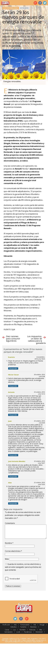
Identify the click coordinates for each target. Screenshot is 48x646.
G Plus (35, 3)
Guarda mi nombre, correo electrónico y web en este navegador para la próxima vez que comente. (23, 567)
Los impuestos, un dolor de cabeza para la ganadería (36, 339)
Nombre (9, 543)
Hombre (22, 630)
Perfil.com (6, 625)
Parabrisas (28, 632)
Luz (14, 630)
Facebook (40, 3)
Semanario (8, 632)
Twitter (45, 3)
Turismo (23, 627)
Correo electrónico (13, 551)
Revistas (33, 627)
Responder (13, 368)
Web (7, 559)
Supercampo (5, 3)
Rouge (42, 625)
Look (18, 632)
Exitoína (13, 627)
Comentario (10, 523)
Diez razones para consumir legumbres (13, 338)
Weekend (39, 632)
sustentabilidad (10, 8)
